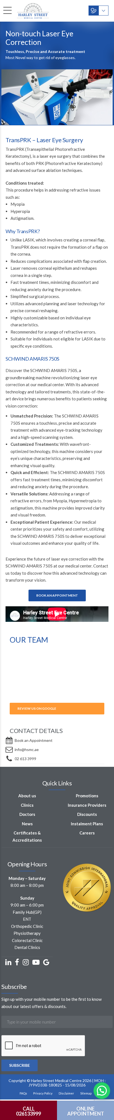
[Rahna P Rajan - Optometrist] (57, 696)
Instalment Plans (87, 823)
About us (27, 795)
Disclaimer (66, 1093)
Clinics (27, 805)
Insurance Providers (87, 805)
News (27, 823)
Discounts (87, 814)
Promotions (87, 795)
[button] (102, 1090)
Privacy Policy (43, 1093)
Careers (87, 832)
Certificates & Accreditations (27, 836)
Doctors (27, 814)
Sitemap (86, 1093)
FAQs (23, 1093)
